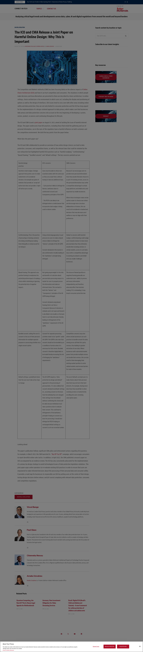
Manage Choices (96, 646)
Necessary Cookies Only (109, 646)
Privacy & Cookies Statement (8, 650)
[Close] (140, 646)
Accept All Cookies (123, 646)
